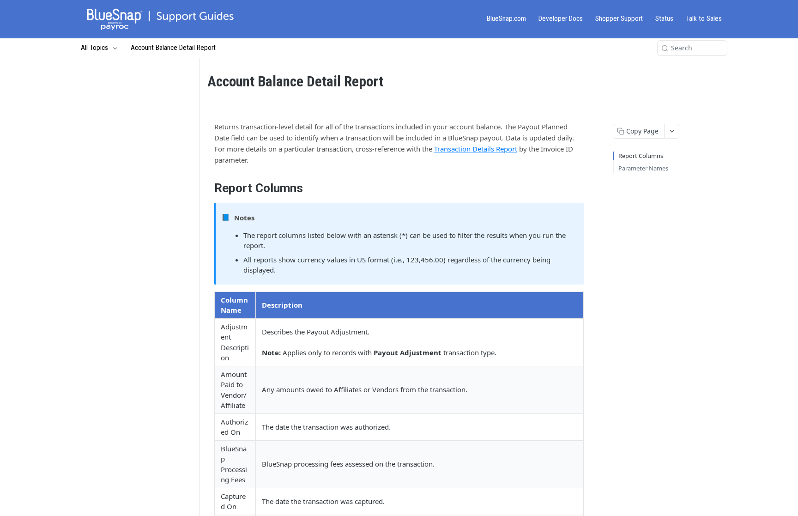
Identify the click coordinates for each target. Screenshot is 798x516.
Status (664, 18)
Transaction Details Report (475, 148)
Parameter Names (643, 168)
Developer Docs (560, 18)
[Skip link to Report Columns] (208, 188)
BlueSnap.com (506, 18)
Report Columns (640, 156)
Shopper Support (619, 18)
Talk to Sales (704, 18)
